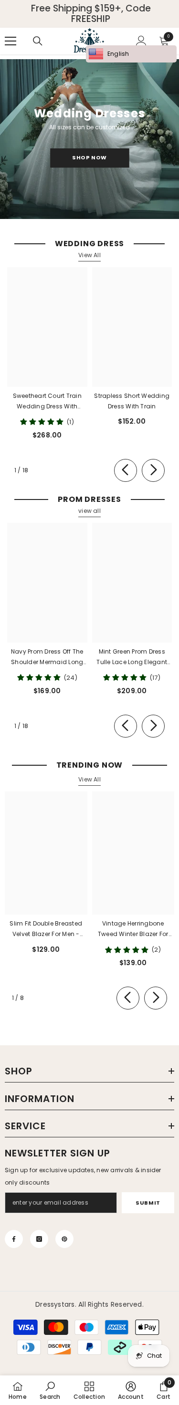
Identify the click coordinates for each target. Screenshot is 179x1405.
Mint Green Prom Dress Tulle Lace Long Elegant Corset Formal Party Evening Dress (131, 657)
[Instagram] (39, 1239)
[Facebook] (14, 1239)
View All (89, 255)
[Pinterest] (64, 1239)
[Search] (37, 41)
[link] (50, 1390)
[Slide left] (125, 470)
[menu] (10, 41)
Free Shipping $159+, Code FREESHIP (91, 13)
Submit (148, 1203)
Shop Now (89, 157)
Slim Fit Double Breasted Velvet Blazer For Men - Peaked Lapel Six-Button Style (46, 929)
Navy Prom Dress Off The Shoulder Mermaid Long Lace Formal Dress (47, 657)
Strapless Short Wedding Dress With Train (131, 401)
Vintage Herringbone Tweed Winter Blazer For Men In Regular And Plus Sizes (133, 929)
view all (89, 511)
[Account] (141, 41)
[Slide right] (153, 470)
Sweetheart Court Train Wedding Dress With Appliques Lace (47, 402)
